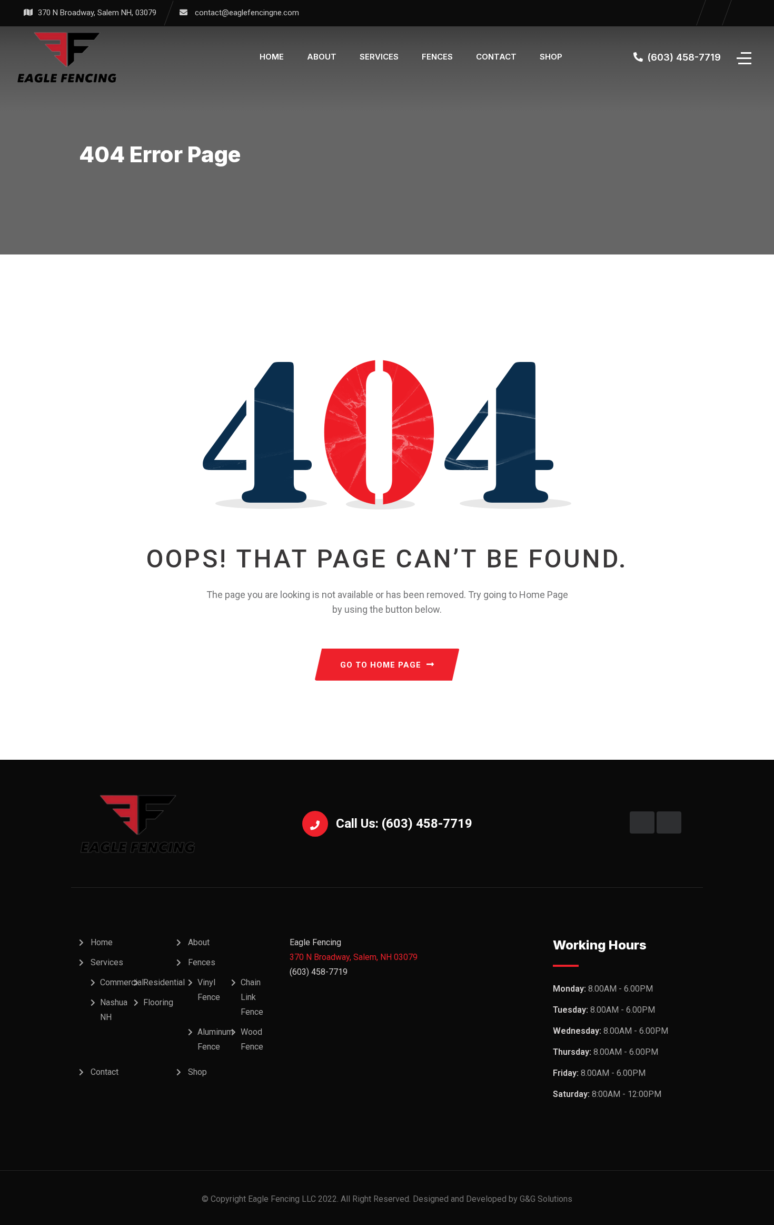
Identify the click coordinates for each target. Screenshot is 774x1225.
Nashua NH (113, 1009)
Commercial (122, 982)
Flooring (158, 1002)
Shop (551, 57)
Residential (164, 982)
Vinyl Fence (208, 989)
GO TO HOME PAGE (380, 665)
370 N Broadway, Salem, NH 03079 (354, 957)
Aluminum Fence (215, 1039)
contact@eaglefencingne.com (247, 12)
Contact (496, 57)
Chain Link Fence (252, 997)
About (321, 57)
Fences (437, 57)
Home (272, 57)
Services (379, 57)
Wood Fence (252, 1039)
